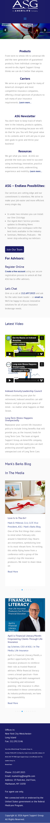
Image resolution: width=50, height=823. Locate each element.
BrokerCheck (8, 764)
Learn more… (25, 102)
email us (39, 297)
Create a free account (15, 271)
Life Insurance (40, 650)
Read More (14, 567)
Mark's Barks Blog (33, 529)
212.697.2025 (28, 293)
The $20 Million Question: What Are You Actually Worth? (25, 519)
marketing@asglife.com (23, 776)
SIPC (15, 753)
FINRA (12, 753)
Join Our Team (14, 249)
